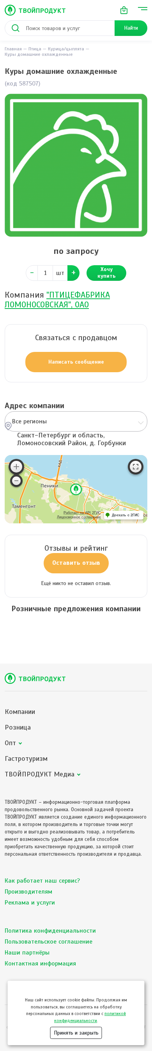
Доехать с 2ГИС (126, 515)
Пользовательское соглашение (48, 942)
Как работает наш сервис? (42, 881)
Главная (13, 49)
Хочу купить (106, 272)
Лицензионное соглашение (79, 517)
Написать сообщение (76, 362)
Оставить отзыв (76, 563)
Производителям (28, 892)
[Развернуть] (135, 467)
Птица (34, 49)
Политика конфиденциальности (50, 931)
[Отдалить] (16, 481)
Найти (131, 28)
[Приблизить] (16, 467)
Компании (20, 712)
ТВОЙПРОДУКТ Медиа (39, 774)
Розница (18, 727)
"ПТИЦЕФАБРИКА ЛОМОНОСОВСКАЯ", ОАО (57, 299)
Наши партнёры (27, 952)
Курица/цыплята (66, 49)
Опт (10, 743)
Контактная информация (40, 963)
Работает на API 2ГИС (82, 513)
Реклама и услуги (30, 902)
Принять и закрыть (76, 1033)
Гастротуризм (26, 759)
